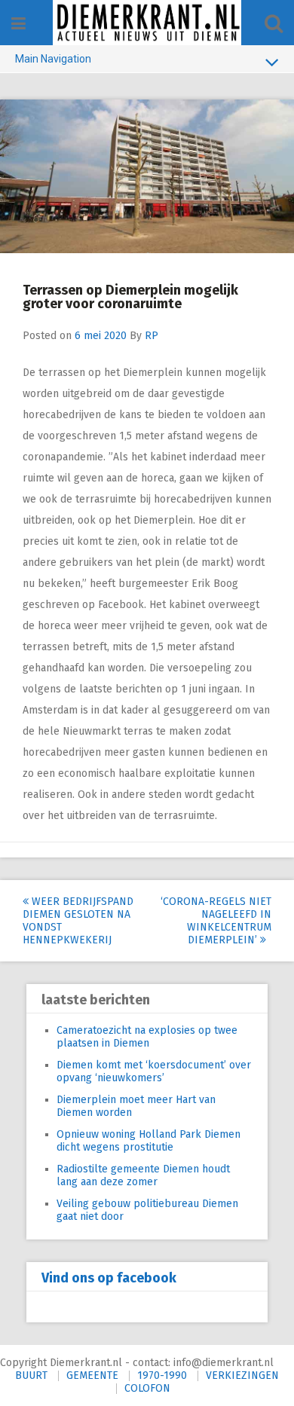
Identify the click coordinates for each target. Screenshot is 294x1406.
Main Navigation (53, 59)
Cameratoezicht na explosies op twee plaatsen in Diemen (147, 1037)
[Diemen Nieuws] (147, 22)
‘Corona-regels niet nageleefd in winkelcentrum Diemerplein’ (216, 920)
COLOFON (147, 1388)
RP (151, 335)
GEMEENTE (92, 1375)
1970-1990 (162, 1375)
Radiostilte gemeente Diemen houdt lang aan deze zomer (143, 1175)
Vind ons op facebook (108, 1278)
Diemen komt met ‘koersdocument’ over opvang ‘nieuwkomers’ (154, 1071)
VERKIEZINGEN (242, 1375)
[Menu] (18, 23)
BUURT (31, 1375)
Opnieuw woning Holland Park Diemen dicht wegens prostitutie (148, 1141)
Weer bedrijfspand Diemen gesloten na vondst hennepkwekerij (78, 920)
